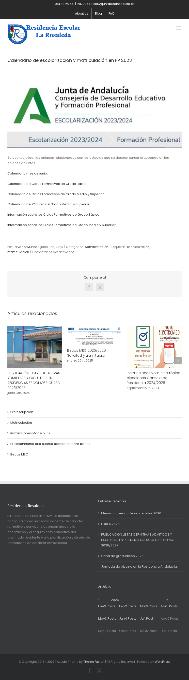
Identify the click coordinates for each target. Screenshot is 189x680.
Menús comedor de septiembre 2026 (131, 513)
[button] (11, 360)
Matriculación (21, 422)
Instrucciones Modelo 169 (30, 433)
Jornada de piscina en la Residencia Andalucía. (139, 566)
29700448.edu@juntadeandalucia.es (105, 4)
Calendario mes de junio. (27, 173)
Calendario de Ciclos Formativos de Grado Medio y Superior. (56, 194)
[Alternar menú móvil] (179, 28)
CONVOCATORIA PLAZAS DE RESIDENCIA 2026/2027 (90, 375)
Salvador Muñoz (25, 247)
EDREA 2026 (110, 524)
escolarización (138, 247)
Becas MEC (19, 454)
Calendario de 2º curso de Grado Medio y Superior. (48, 204)
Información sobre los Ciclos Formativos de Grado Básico (53, 214)
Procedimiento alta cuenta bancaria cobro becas (50, 443)
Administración (96, 247)
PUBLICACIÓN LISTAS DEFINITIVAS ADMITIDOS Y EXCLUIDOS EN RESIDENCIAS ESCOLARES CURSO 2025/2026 (153, 380)
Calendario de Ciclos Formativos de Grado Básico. (47, 183)
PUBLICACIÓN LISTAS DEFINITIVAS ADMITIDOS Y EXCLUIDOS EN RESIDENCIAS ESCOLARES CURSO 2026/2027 (137, 540)
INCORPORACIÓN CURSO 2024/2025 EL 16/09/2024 (29, 375)
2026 (115, 599)
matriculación (18, 252)
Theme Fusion (93, 662)
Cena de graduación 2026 (122, 556)
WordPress (163, 662)
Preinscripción (21, 412)
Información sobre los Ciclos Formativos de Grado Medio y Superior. (61, 225)
